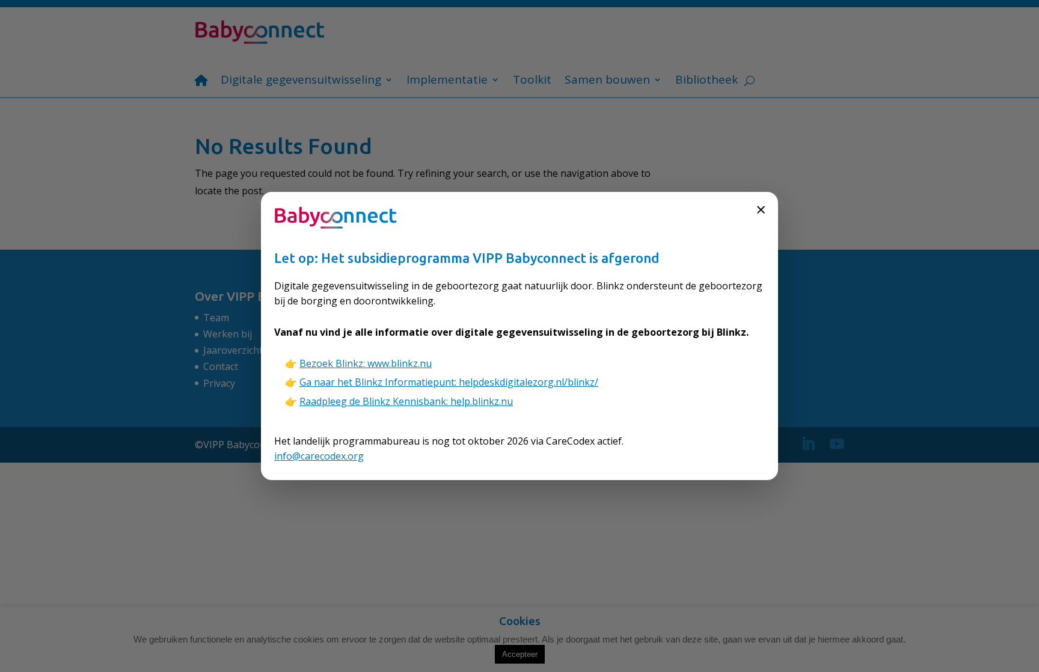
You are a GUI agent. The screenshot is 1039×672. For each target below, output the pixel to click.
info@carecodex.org (319, 456)
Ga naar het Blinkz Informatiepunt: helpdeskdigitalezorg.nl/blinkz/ (448, 382)
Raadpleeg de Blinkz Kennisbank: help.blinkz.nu (406, 401)
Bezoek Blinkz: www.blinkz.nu (365, 363)
